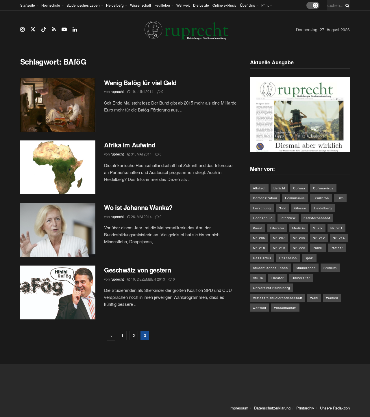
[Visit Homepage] (186, 30)
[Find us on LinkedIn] (75, 29)
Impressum (239, 408)
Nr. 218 (259, 247)
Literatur (277, 228)
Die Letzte (201, 5)
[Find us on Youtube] (64, 29)
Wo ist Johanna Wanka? (138, 207)
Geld (282, 208)
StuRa (258, 277)
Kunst (257, 228)
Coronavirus (323, 188)
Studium (330, 267)
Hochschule (50, 5)
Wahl (314, 297)
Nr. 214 (339, 237)
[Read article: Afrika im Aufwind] (57, 167)
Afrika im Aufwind (130, 144)
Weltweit (183, 5)
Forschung (262, 208)
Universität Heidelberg (271, 287)
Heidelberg (115, 5)
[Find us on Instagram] (22, 29)
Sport (309, 257)
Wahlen (332, 297)
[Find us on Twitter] (33, 29)
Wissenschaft (140, 5)
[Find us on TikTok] (43, 29)
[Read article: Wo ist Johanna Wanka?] (57, 230)
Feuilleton (162, 5)
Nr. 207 (279, 237)
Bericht (279, 188)
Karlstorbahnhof (317, 217)
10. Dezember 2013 (147, 279)
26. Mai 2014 (141, 216)
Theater (277, 277)
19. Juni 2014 (141, 91)
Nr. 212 (319, 237)
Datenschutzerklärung (272, 408)
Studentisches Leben (83, 5)
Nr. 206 (259, 237)
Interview (288, 217)
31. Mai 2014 (141, 153)
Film (340, 197)
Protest (337, 247)
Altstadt (259, 188)
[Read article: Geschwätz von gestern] (57, 292)
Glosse (300, 208)
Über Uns (247, 5)
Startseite (27, 5)
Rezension (288, 257)
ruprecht (117, 91)
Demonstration (265, 197)
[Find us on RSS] (54, 29)
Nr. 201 (336, 228)
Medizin (298, 228)
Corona (299, 188)
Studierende (306, 267)
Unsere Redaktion (335, 408)
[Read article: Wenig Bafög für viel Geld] (57, 105)
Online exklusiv (224, 5)
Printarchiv (305, 408)
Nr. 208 (299, 237)
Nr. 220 (299, 247)
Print (265, 5)
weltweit (259, 307)
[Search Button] (346, 5)
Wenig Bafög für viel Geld (140, 82)
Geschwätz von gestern (137, 270)
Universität (301, 277)
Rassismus (262, 257)
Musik (318, 228)
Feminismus (295, 197)
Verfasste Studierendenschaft (277, 297)
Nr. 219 (279, 247)
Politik (318, 247)
